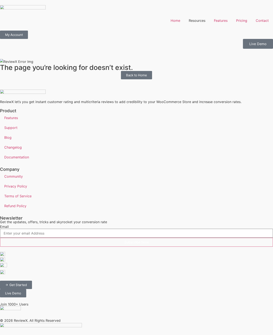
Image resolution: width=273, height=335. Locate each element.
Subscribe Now (136, 242)
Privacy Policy (15, 186)
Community (13, 176)
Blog (8, 137)
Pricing (241, 20)
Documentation (16, 157)
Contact (262, 20)
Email (4, 226)
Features (221, 20)
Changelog (13, 147)
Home (175, 20)
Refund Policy (15, 206)
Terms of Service (18, 196)
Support (10, 127)
